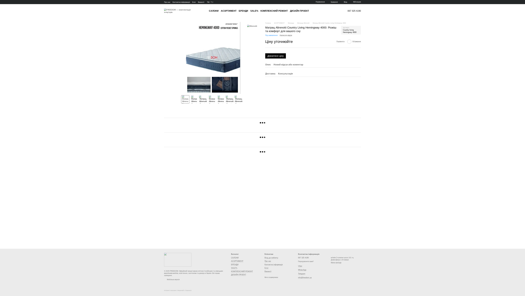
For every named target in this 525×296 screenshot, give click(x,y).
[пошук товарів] (314, 11)
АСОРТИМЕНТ (229, 11)
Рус (212, 2)
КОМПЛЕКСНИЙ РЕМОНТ (274, 11)
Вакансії (201, 2)
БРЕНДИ (243, 11)
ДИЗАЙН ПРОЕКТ (299, 11)
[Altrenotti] (252, 26)
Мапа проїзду (336, 263)
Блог (194, 2)
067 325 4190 (354, 11)
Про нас (167, 2)
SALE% (254, 11)
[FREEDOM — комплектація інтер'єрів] (177, 260)
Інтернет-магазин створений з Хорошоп (178, 290)
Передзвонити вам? (306, 261)
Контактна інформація (181, 2)
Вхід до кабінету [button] (271, 258)
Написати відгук (286, 35)
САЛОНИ (214, 11)
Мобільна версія (173, 280)
